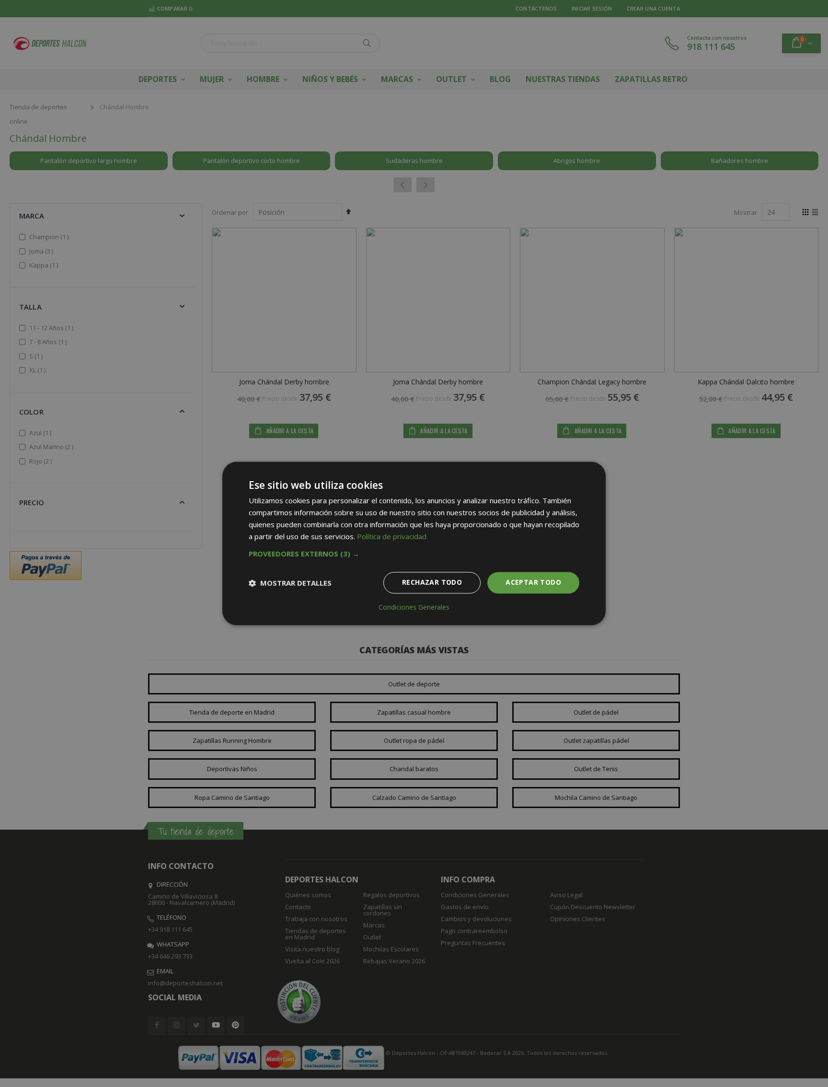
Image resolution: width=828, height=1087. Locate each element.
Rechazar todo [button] (432, 582)
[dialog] (414, 543)
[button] (414, 554)
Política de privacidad (391, 536)
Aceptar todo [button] (533, 582)
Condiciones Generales (414, 607)
